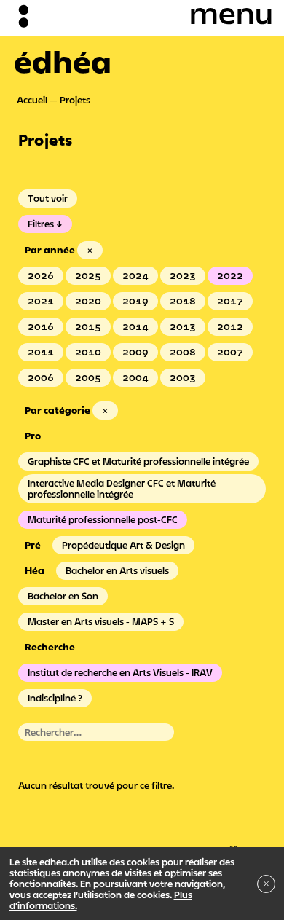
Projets (75, 100)
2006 (41, 377)
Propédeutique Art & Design (123, 545)
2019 (135, 301)
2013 (183, 326)
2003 (183, 377)
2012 (230, 326)
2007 (230, 352)
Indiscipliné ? (55, 698)
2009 (135, 352)
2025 (88, 275)
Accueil (32, 100)
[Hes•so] (219, 846)
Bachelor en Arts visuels (117, 570)
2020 (88, 301)
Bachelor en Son (63, 596)
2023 (183, 275)
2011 (41, 352)
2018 (183, 301)
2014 (135, 326)
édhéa (62, 61)
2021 (41, 301)
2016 (41, 326)
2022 (230, 275)
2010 (88, 352)
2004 (135, 377)
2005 (88, 377)
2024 (135, 275)
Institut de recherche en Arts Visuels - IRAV (120, 672)
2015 (88, 326)
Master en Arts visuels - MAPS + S (101, 621)
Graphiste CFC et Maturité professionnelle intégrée (138, 461)
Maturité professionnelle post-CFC (103, 519)
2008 (183, 352)
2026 (41, 275)
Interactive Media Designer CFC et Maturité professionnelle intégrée (122, 488)
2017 (230, 301)
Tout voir (48, 198)
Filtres (41, 223)
